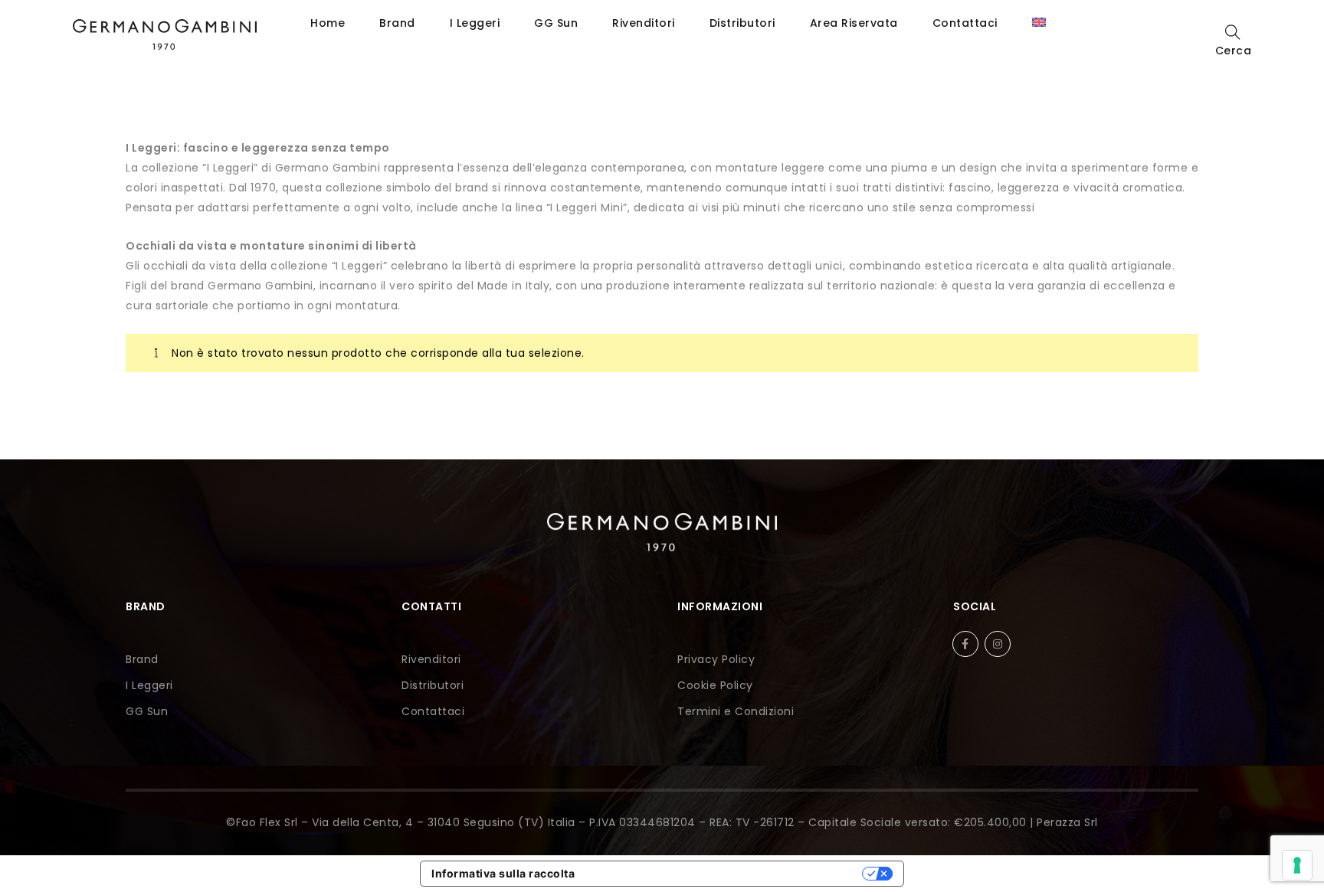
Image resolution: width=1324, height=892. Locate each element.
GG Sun (556, 23)
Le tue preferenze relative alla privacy (725, 873)
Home (327, 23)
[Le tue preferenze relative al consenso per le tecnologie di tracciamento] (1297, 865)
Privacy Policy (716, 659)
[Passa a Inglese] (1039, 23)
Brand (397, 23)
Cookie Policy (715, 685)
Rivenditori (643, 23)
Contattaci (965, 23)
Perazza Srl (1067, 822)
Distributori (742, 23)
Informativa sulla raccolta (503, 873)
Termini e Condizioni (735, 711)
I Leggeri (475, 23)
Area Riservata (854, 23)
